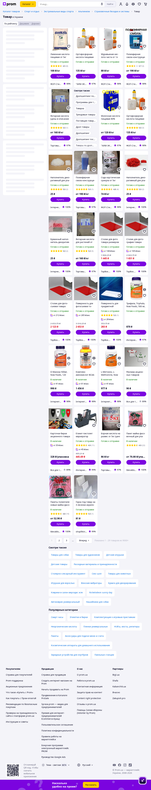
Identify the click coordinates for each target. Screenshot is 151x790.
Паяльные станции (104, 654)
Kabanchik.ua (119, 686)
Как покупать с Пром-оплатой (21, 698)
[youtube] (114, 765)
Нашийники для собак (97, 601)
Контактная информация (89, 686)
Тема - (53, 765)
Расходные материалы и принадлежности (95, 564)
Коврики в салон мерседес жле (67, 592)
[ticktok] (130, 765)
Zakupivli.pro (119, 698)
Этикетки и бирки (79, 617)
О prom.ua (82, 674)
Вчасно (116, 692)
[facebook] (119, 765)
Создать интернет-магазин (55, 680)
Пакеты (55, 636)
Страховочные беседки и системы (112, 11)
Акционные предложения (19, 686)
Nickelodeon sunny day (100, 592)
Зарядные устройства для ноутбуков (69, 654)
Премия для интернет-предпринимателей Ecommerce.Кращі (53, 716)
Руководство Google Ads (53, 757)
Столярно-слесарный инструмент (68, 573)
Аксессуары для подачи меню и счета (84, 636)
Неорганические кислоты (64, 626)
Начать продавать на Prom (55, 689)
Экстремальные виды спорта (59, 11)
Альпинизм (84, 11)
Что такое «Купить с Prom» (19, 692)
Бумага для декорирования (122, 583)
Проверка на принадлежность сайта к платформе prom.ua (21, 714)
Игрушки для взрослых (62, 583)
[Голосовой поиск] (101, 4)
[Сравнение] (133, 4)
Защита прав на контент (89, 692)
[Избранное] (139, 4)
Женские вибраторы (91, 583)
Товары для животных (119, 573)
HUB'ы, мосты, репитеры (126, 626)
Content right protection (89, 698)
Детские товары (59, 564)
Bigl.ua (116, 674)
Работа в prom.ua (86, 680)
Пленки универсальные (95, 626)
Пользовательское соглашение (57, 724)
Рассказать (90, 784)
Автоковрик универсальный (65, 601)
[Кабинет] (120, 4)
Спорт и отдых (31, 11)
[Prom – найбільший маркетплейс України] (9, 4)
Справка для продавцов (53, 674)
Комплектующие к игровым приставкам (114, 617)
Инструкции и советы (17, 721)
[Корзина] (145, 4)
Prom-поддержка (14, 680)
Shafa (115, 680)
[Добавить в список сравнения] (144, 289)
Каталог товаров (11, 11)
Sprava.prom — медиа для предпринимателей (54, 705)
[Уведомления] (126, 4)
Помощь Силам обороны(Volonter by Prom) (89, 711)
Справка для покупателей (19, 674)
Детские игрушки (115, 554)
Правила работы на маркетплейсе (51, 738)
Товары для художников (87, 554)
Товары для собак (60, 554)
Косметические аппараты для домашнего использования (80, 645)
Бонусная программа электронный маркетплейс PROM (55, 748)
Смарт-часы (57, 617)
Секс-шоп (97, 573)
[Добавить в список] (68, 46)
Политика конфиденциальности (57, 730)
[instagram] (125, 765)
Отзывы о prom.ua (86, 704)
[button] (60, 76)
